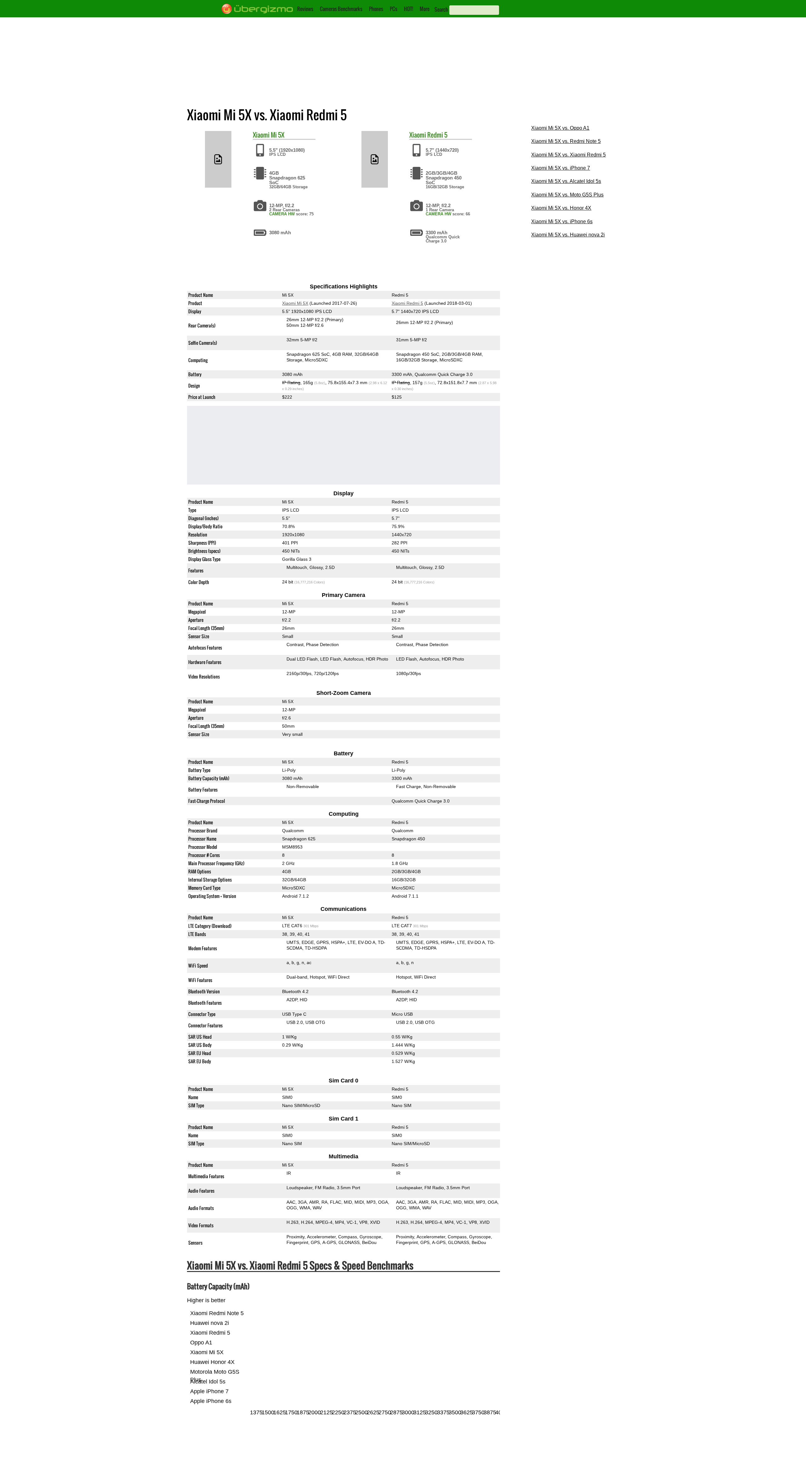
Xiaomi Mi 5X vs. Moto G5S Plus (567, 194)
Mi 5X (277, 134)
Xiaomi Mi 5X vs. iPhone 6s (562, 221)
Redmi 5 (437, 134)
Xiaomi (261, 134)
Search (441, 9)
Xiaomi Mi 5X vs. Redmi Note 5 (566, 141)
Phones (376, 9)
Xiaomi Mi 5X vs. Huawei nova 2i (568, 234)
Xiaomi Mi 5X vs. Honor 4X (561, 208)
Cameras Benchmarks (341, 9)
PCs (393, 9)
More (424, 9)
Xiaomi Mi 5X (295, 303)
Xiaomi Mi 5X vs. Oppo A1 (560, 128)
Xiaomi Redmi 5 (407, 303)
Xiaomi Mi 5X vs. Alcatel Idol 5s (566, 181)
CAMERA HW (282, 214)
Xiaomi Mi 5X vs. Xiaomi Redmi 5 (568, 154)
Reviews (305, 9)
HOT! (408, 9)
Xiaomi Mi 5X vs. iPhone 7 (560, 168)
